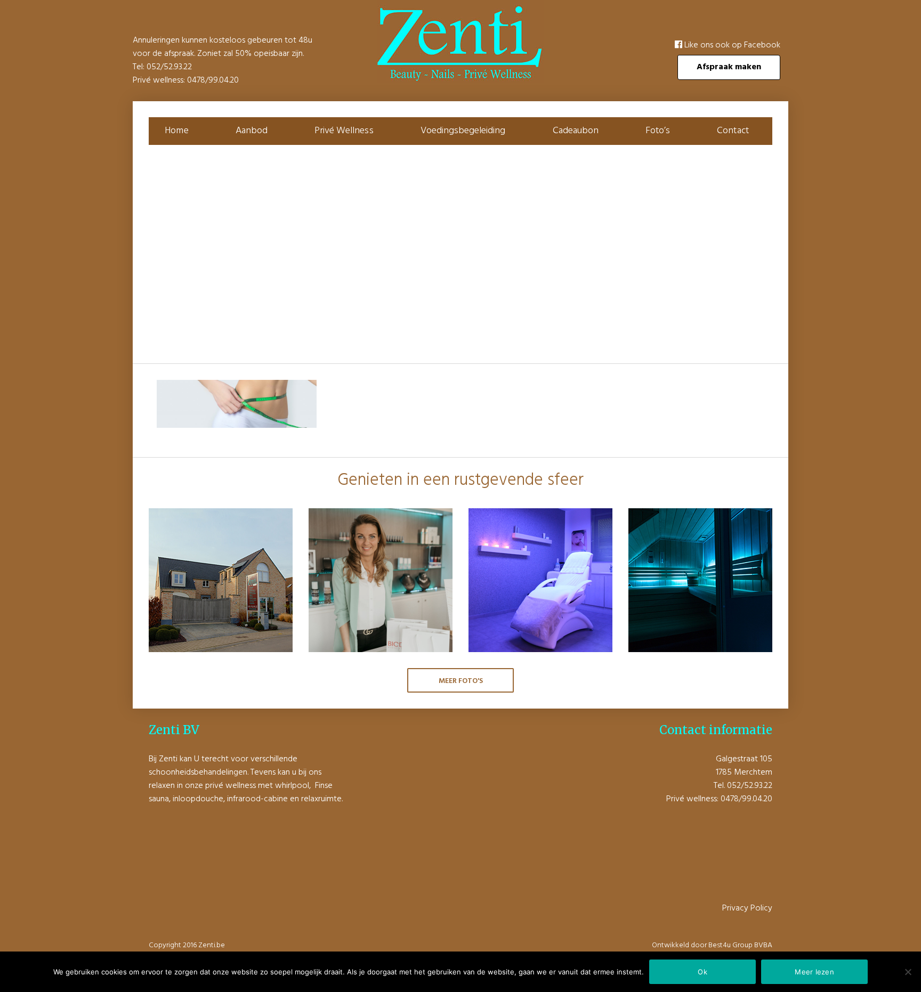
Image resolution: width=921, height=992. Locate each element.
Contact (732, 131)
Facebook (762, 45)
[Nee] (907, 971)
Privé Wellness (344, 131)
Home (176, 131)
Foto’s (657, 131)
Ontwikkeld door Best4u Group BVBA (712, 945)
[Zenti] (460, 81)
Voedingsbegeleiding (463, 131)
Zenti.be (211, 945)
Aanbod (252, 131)
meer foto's (461, 681)
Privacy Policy (747, 908)
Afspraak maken (729, 67)
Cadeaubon (576, 131)
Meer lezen (814, 971)
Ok (702, 971)
